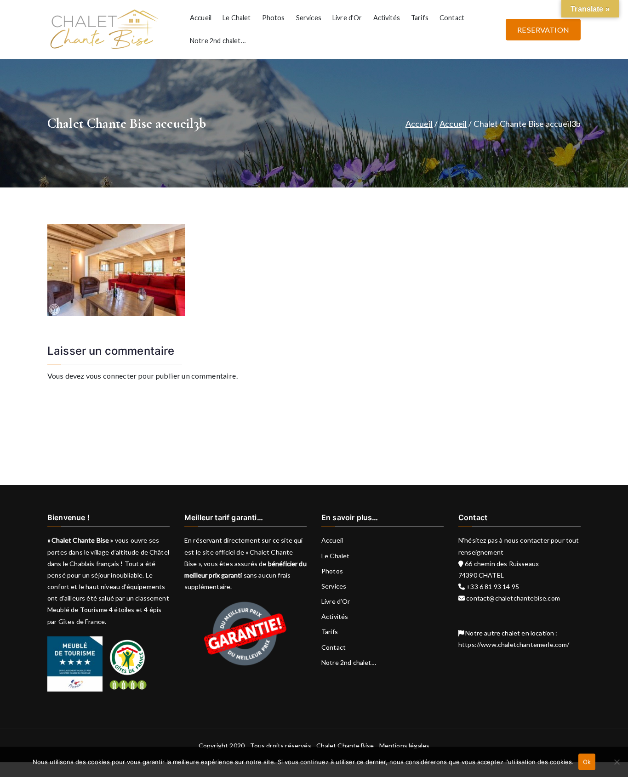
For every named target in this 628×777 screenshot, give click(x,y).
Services (308, 18)
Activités (386, 18)
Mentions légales (404, 745)
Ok (587, 762)
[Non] (616, 761)
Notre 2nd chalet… (217, 41)
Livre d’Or (347, 18)
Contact (452, 18)
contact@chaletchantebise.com (512, 598)
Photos (273, 18)
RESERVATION (543, 29)
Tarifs (419, 18)
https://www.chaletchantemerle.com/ (514, 644)
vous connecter (111, 375)
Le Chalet (237, 18)
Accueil (200, 18)
